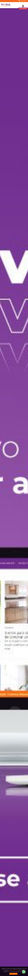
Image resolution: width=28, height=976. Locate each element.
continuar (13, 973)
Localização (22, 0)
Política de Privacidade (13, 970)
